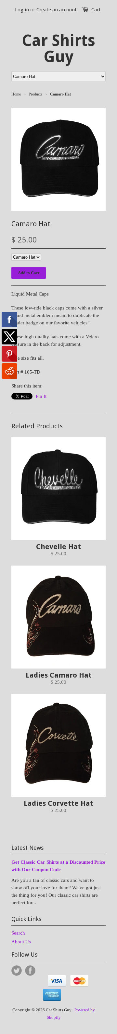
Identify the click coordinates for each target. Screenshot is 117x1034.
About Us (21, 941)
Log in (22, 10)
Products (35, 94)
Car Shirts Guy (58, 49)
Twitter (16, 970)
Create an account (56, 10)
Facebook (30, 970)
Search (18, 933)
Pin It (41, 396)
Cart (96, 10)
